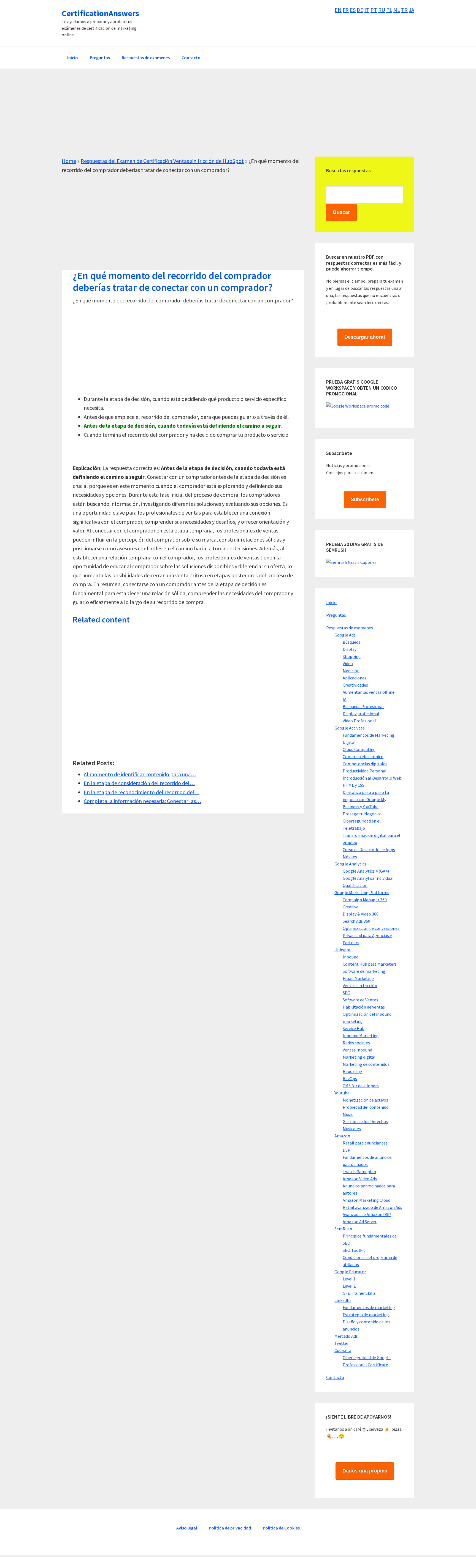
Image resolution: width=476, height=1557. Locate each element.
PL (389, 9)
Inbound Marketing (361, 1035)
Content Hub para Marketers (370, 964)
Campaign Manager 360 (365, 899)
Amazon (342, 1135)
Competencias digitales (365, 763)
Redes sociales (356, 1042)
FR (346, 9)
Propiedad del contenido (366, 1107)
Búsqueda (352, 642)
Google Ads (345, 635)
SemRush (343, 1228)
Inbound (350, 957)
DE (360, 9)
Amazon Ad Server (360, 1221)
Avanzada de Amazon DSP (367, 1214)
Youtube (342, 1093)
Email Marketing (358, 978)
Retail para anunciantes (365, 1143)
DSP (346, 1150)
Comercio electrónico (363, 756)
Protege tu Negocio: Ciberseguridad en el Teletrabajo (362, 821)
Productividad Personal (364, 771)
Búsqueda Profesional (363, 706)
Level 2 (349, 1286)
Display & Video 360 (360, 914)
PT (373, 9)
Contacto (335, 1377)
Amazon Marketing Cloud (366, 1200)
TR (404, 9)
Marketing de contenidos (366, 1064)
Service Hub (353, 1028)
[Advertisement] (227, 118)
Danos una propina (364, 1471)
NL (396, 9)
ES (353, 9)
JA (411, 9)
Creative (350, 906)
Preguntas (336, 615)
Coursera (342, 1350)
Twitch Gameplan (359, 1171)
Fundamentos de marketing (369, 1307)
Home (69, 160)
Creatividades (355, 685)
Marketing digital (359, 1057)
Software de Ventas (360, 1000)
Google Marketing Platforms (361, 892)
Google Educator (350, 1271)
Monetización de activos (365, 1100)
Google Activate (349, 728)
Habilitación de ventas (364, 1007)
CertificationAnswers (100, 13)
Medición (351, 670)
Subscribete (365, 499)
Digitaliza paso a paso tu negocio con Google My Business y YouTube (366, 799)
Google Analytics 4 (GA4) (366, 871)
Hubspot (342, 949)
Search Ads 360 (356, 921)
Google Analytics (350, 864)
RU (381, 9)
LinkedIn (342, 1300)
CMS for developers (361, 1085)
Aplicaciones (354, 678)
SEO (346, 992)
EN (338, 9)
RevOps (350, 1078)
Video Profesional (359, 720)
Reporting (352, 1071)
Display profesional (361, 713)
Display (349, 649)
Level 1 (349, 1279)
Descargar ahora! (364, 337)
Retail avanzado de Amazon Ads (372, 1207)
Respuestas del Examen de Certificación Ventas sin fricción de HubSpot (162, 160)
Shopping (352, 656)
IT (366, 9)
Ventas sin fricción (360, 985)
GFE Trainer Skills (359, 1293)
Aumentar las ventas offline (368, 692)
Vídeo (348, 663)
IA (345, 699)
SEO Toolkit (354, 1250)
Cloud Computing (359, 749)
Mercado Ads (346, 1336)
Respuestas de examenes (349, 627)
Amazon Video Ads (360, 1178)
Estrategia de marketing (366, 1314)
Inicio (331, 602)
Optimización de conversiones (371, 928)
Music (348, 1114)
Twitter (341, 1343)
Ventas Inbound (357, 1050)
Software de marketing (364, 971)
